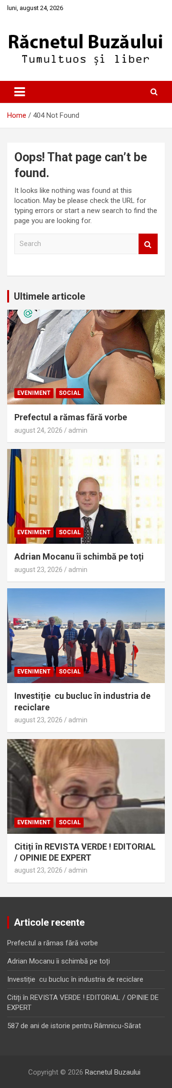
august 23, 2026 (38, 569)
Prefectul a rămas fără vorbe (70, 417)
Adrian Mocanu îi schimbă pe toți (79, 556)
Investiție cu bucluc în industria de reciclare (75, 979)
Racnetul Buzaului (112, 1072)
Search (148, 244)
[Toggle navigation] (19, 92)
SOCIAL (70, 393)
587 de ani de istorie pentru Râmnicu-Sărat (74, 1025)
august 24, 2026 (38, 430)
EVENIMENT (34, 393)
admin (77, 430)
